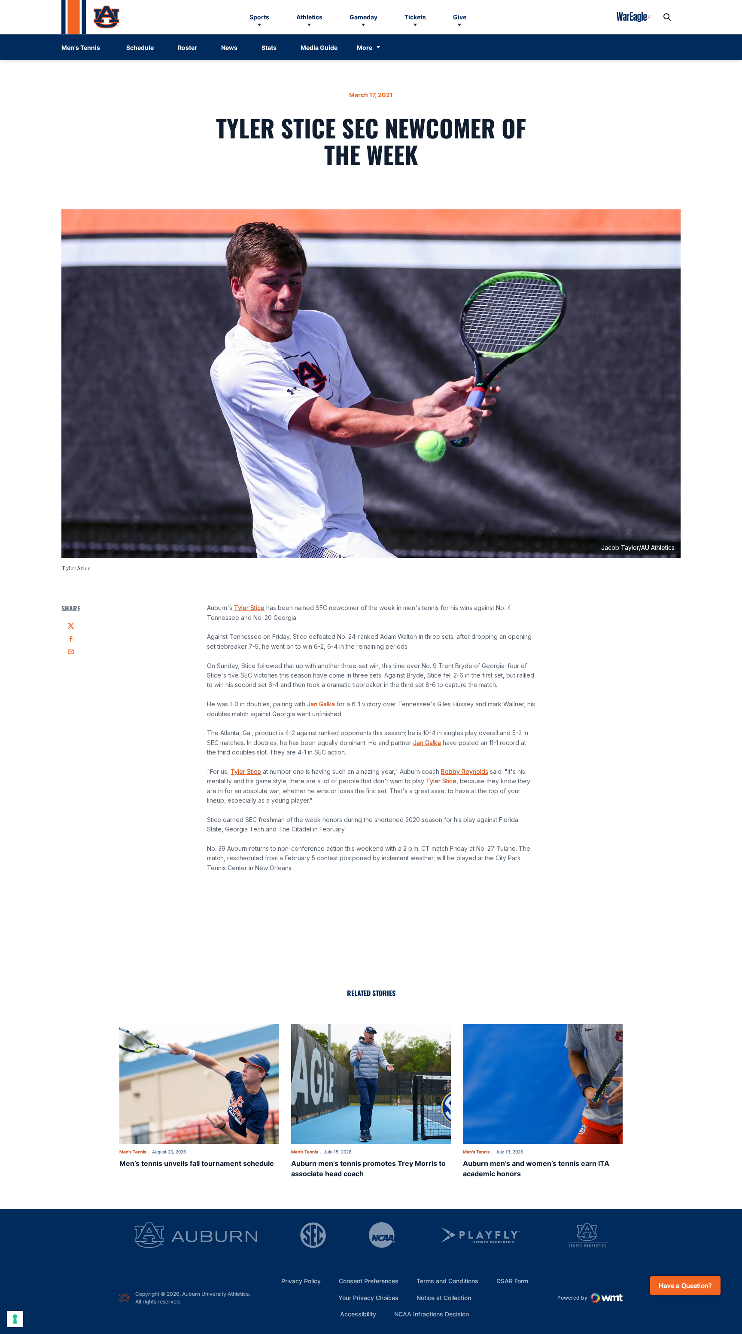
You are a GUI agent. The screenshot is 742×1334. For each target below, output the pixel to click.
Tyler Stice (249, 607)
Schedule (140, 47)
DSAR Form (512, 1281)
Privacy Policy (301, 1281)
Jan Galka (321, 704)
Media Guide (319, 47)
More (364, 47)
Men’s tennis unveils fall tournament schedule (196, 1163)
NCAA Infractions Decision (431, 1314)
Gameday (363, 17)
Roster (187, 47)
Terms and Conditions (447, 1281)
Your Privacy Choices (368, 1297)
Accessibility (358, 1314)
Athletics (309, 17)
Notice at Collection (444, 1297)
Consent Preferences (368, 1281)
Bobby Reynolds (464, 771)
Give (459, 17)
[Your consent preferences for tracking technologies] (15, 1319)
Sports (259, 17)
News (229, 47)
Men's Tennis (132, 1151)
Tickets (415, 17)
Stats (269, 47)
